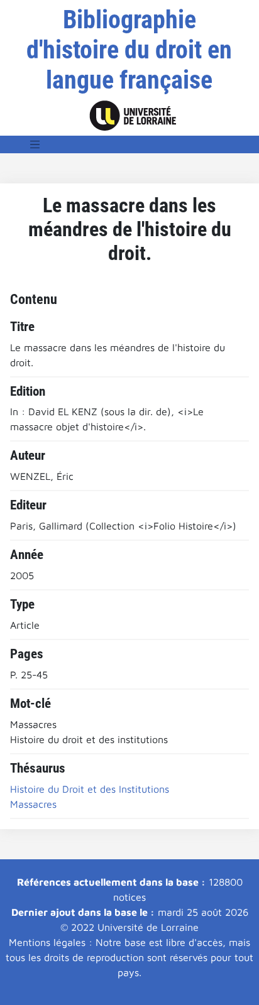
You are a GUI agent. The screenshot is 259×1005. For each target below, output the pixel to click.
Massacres (33, 804)
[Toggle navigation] (35, 144)
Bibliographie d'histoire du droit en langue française (129, 50)
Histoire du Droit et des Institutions (89, 789)
